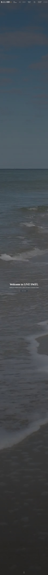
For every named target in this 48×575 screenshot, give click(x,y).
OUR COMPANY (15, 2)
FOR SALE (34, 2)
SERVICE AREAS (29, 2)
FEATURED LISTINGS (40, 2)
